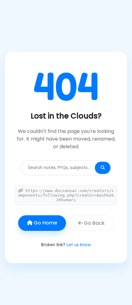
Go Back (94, 223)
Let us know (79, 245)
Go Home (45, 222)
